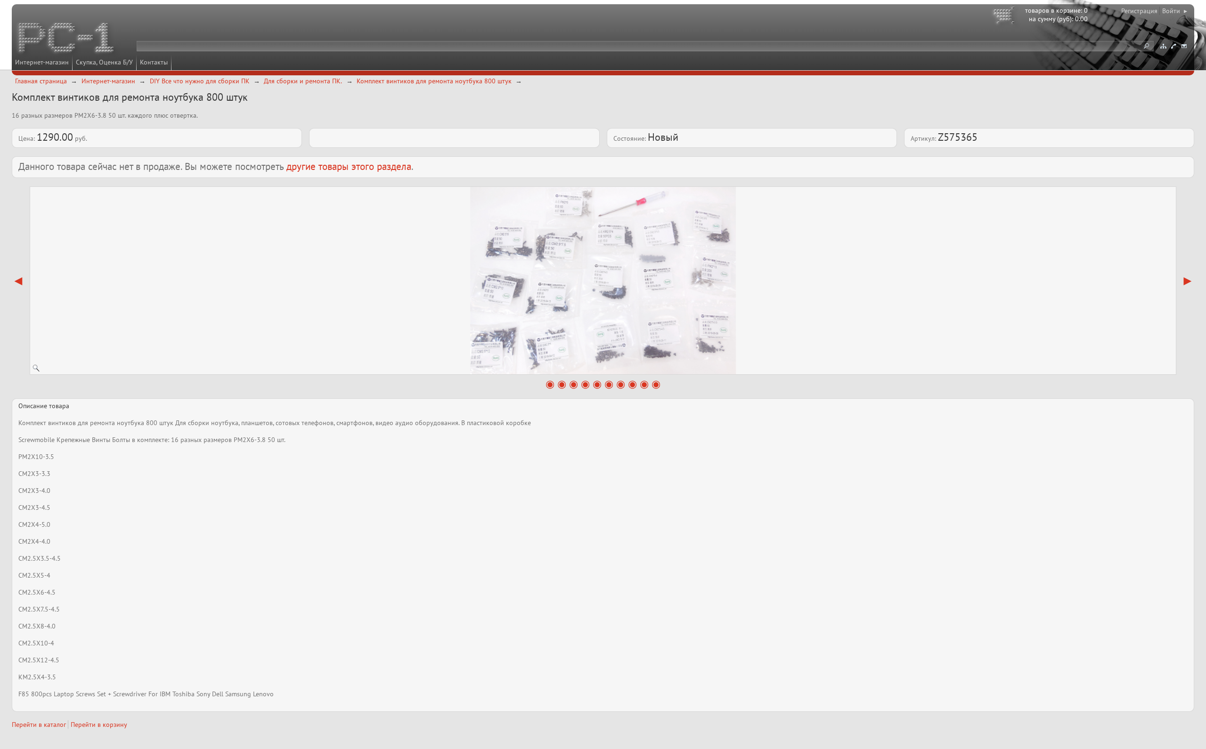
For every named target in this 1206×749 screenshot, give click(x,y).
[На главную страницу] (67, 39)
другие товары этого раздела (348, 166)
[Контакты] (1173, 46)
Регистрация (1139, 11)
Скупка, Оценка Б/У (104, 62)
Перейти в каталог (39, 724)
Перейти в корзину (99, 724)
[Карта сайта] (1163, 46)
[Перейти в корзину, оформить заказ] (1005, 16)
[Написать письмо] (1184, 46)
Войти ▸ (1174, 11)
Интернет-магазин (42, 62)
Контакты (154, 62)
